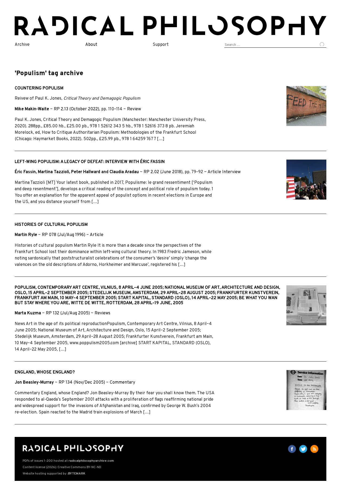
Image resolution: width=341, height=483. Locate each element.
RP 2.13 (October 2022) (76, 109)
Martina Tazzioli (53, 172)
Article (214, 172)
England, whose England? (45, 372)
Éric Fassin (25, 172)
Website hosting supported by (54, 474)
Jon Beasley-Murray (34, 382)
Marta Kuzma (28, 313)
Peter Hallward (85, 172)
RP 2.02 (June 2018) (163, 172)
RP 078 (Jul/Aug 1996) (63, 235)
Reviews (102, 313)
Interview (231, 172)
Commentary (122, 382)
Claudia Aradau (124, 172)
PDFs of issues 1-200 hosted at (68, 461)
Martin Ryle (26, 235)
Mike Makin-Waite (32, 109)
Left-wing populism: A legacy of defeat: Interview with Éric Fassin (90, 162)
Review (134, 109)
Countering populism (39, 88)
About (91, 44)
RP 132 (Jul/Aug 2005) (68, 313)
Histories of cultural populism (51, 225)
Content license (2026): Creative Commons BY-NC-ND (62, 467)
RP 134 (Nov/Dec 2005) (82, 382)
